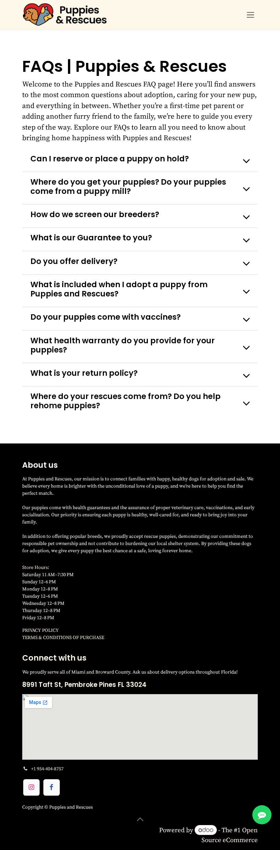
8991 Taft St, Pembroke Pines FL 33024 (84, 684)
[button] (140, 819)
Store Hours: (36, 567)
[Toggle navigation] (250, 15)
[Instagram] (31, 787)
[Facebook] (51, 787)
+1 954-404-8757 (47, 768)
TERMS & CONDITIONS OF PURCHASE (63, 637)
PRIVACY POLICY (40, 630)
